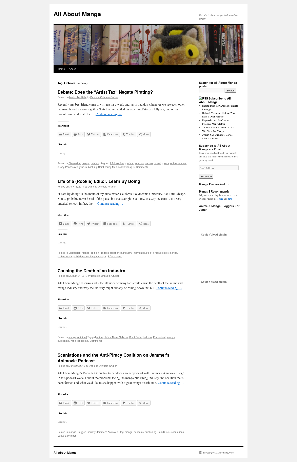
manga (86, 163)
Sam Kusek (164, 432)
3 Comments (115, 256)
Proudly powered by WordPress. (218, 452)
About (72, 69)
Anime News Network (116, 337)
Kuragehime (170, 163)
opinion (95, 163)
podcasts (139, 432)
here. (230, 198)
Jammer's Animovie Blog (110, 432)
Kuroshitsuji (159, 337)
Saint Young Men (107, 167)
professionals (65, 256)
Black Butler (135, 337)
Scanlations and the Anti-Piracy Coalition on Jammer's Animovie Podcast (114, 357)
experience (116, 252)
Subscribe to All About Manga (215, 100)
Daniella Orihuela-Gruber (104, 97)
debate (149, 163)
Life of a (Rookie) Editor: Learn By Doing (99, 181)
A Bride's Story (117, 163)
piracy (61, 167)
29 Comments (94, 340)
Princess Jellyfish (74, 167)
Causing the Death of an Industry (91, 270)
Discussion (74, 163)
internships (139, 252)
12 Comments (140, 167)
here (221, 198)
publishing (91, 167)
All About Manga (77, 13)
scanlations (124, 167)
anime (130, 163)
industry (158, 163)
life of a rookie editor (157, 252)
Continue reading (109, 114)
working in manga (96, 256)
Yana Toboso (77, 340)
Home (61, 69)
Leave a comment (67, 435)
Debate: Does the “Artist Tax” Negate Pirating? (105, 92)
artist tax (139, 163)
